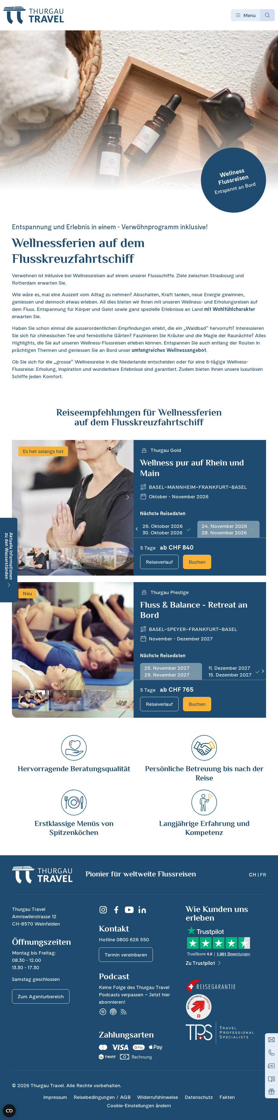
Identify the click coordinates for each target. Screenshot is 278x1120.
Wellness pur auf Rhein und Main (192, 468)
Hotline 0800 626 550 (124, 939)
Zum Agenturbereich (41, 996)
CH (252, 875)
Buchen (197, 562)
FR (263, 875)
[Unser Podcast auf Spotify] (103, 1012)
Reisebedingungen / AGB (102, 1097)
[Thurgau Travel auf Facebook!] (116, 909)
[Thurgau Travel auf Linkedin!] (142, 909)
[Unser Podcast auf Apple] (113, 1012)
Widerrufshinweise (157, 1097)
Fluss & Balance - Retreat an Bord (193, 611)
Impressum (55, 1097)
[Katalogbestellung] (271, 1078)
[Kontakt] (271, 1039)
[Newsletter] (271, 1065)
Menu (249, 15)
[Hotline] (271, 1052)
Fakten (227, 1097)
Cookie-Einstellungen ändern (139, 1105)
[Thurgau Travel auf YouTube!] (129, 909)
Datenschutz (199, 1097)
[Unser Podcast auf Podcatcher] (123, 1012)
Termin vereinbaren (126, 955)
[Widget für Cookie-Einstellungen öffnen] (9, 1110)
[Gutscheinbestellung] (271, 1091)
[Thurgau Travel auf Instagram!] (103, 909)
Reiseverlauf (159, 562)
